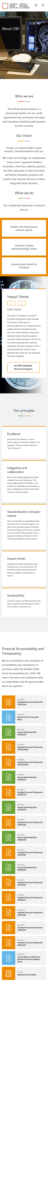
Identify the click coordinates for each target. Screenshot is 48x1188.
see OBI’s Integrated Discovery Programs (23, 367)
